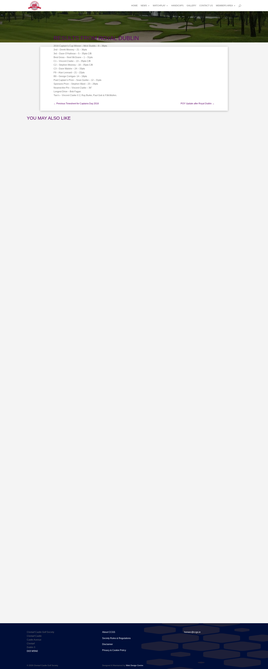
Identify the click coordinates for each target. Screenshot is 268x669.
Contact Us (206, 6)
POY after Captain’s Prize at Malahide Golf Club (71, 425)
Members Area (224, 6)
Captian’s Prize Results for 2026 (59, 584)
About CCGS (108, 632)
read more (41, 280)
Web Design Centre (134, 665)
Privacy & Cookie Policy (114, 650)
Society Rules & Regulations (116, 638)
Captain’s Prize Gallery (53, 267)
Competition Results (61, 590)
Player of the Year (60, 431)
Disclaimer (107, 644)
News (144, 6)
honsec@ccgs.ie (192, 632)
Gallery (191, 6)
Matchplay (159, 6)
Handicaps (177, 6)
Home (134, 6)
